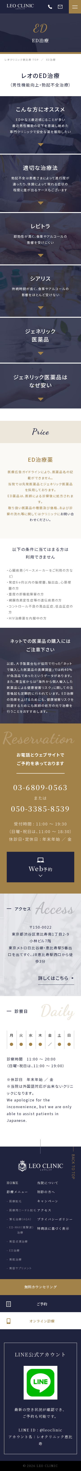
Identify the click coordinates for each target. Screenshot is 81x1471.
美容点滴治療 (18, 1241)
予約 (40, 868)
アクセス (44, 1210)
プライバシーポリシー (55, 1219)
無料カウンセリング (40, 1286)
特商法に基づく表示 (53, 1228)
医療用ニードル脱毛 (22, 1210)
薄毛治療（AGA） (20, 1219)
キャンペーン (47, 1201)
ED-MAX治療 (21, 1229)
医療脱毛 (15, 1201)
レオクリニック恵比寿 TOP (21, 59)
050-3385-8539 (40, 808)
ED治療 (14, 1250)
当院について (47, 1182)
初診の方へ (46, 1191)
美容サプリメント (20, 1268)
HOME (12, 1182)
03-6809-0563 (40, 787)
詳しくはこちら (53, 978)
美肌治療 (15, 1259)
